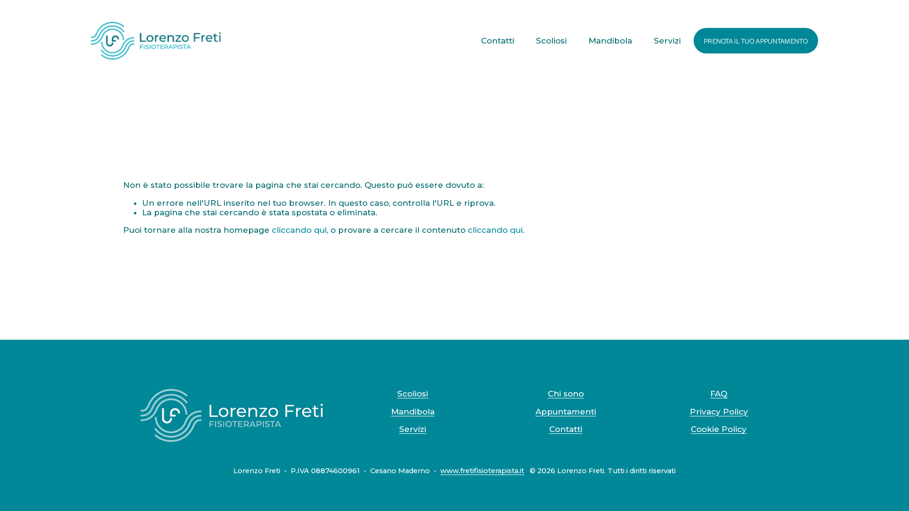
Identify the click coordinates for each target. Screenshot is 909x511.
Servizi (667, 40)
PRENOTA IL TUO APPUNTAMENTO (756, 40)
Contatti (497, 40)
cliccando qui (299, 230)
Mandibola (610, 40)
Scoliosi (551, 40)
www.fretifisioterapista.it (482, 471)
